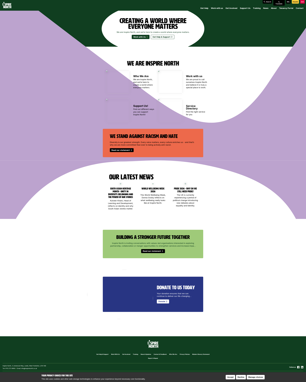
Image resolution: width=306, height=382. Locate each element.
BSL (288, 2)
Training (257, 8)
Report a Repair (153, 358)
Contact (299, 8)
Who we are (173, 354)
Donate (295, 2)
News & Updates (146, 354)
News (265, 8)
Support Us (245, 8)
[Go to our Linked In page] (302, 367)
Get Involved (231, 8)
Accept (230, 377)
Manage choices (255, 377)
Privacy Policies (185, 354)
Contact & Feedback (160, 354)
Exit (302, 2)
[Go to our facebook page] (298, 367)
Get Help (204, 8)
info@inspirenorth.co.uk (29, 368)
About (274, 8)
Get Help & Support (102, 354)
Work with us (217, 8)
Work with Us (115, 354)
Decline (241, 377)
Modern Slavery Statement (201, 354)
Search (268, 2)
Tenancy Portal (286, 8)
